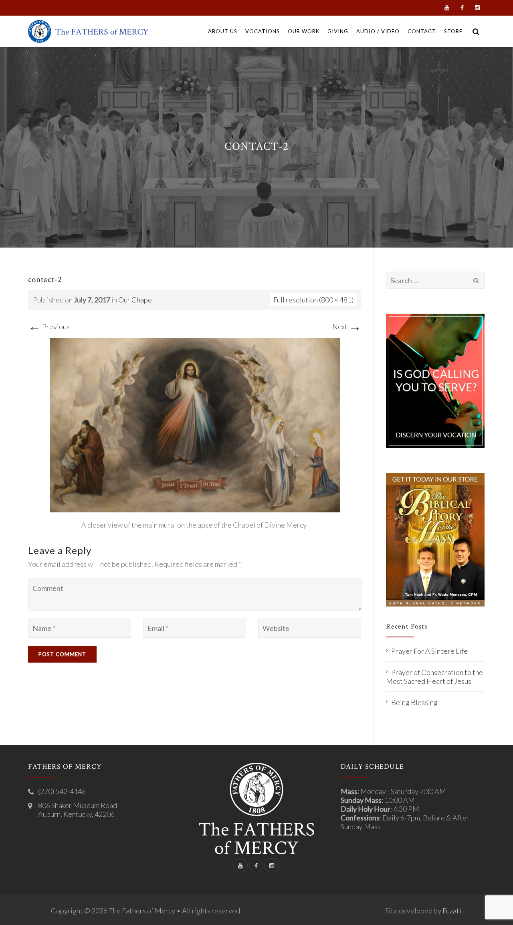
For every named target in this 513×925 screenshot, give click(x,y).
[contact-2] (195, 423)
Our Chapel (136, 299)
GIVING (337, 31)
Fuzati (451, 910)
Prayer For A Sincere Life (429, 651)
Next (347, 326)
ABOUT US (222, 31)
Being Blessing (414, 702)
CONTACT (422, 31)
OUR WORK (303, 31)
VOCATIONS (262, 31)
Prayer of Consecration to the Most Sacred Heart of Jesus (434, 676)
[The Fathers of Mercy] (88, 31)
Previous (49, 326)
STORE (453, 31)
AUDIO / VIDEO (378, 31)
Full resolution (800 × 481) (313, 299)
